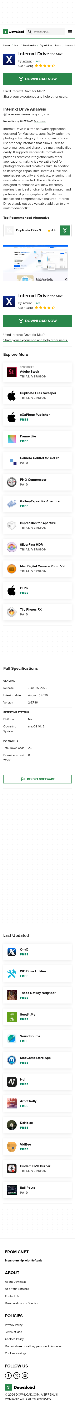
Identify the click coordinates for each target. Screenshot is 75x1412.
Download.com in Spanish (21, 1303)
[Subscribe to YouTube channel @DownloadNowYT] (25, 1375)
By (25, 61)
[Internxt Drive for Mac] (9, 59)
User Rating (26, 66)
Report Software (41, 779)
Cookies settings (15, 1353)
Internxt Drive (40, 54)
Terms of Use (13, 1332)
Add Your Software (17, 1289)
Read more (40, 121)
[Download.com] (13, 31)
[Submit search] (29, 31)
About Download (15, 1282)
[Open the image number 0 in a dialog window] (35, 263)
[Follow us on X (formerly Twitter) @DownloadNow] (16, 1375)
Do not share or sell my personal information (33, 1346)
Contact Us (12, 1296)
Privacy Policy (13, 1325)
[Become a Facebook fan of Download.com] (8, 1375)
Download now (41, 79)
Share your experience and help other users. (35, 97)
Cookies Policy (14, 1339)
